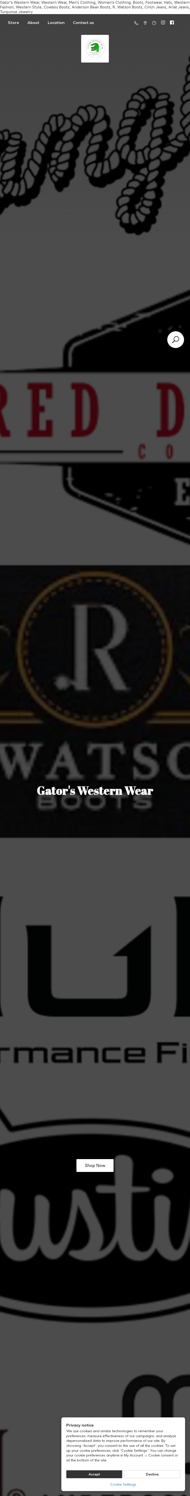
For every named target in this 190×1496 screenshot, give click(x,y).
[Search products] (175, 339)
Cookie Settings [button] (123, 1484)
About (33, 22)
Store (13, 22)
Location (56, 22)
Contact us (83, 22)
